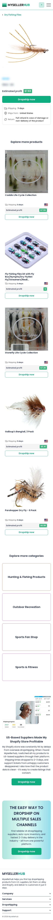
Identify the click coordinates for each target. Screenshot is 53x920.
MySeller (13, 873)
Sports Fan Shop (26, 637)
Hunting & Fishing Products (26, 577)
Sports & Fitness (26, 667)
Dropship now (26, 99)
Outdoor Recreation (26, 607)
